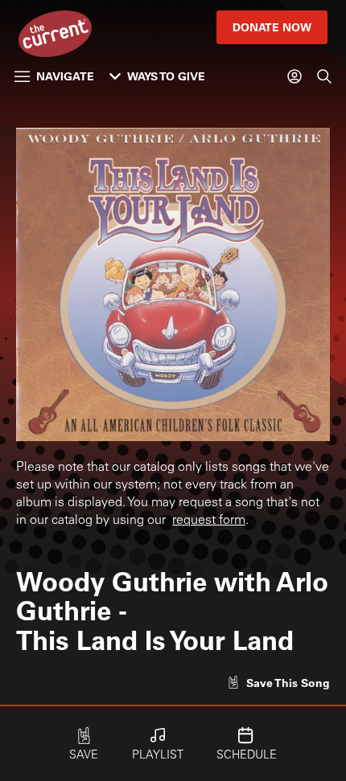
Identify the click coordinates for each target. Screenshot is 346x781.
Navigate (65, 76)
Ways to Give (166, 76)
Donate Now (272, 27)
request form (208, 520)
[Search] (324, 76)
